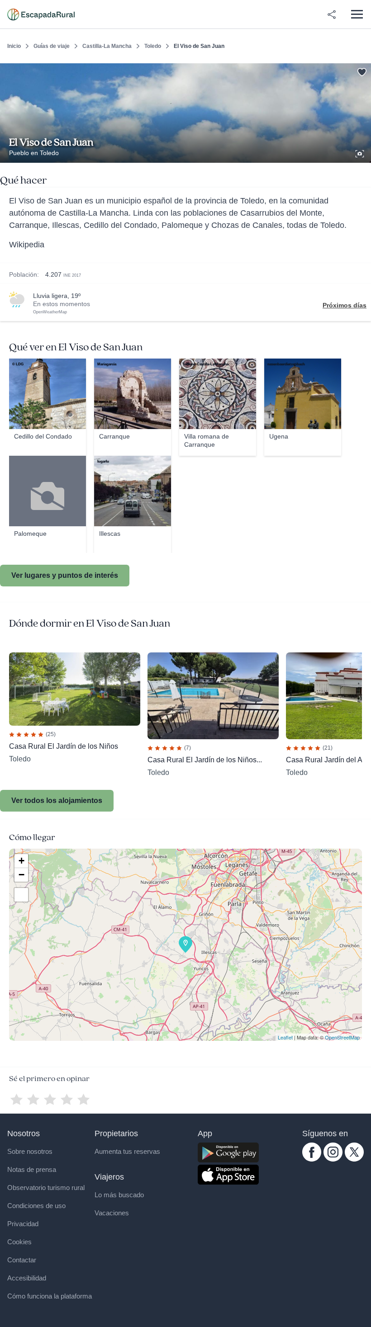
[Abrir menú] (356, 14)
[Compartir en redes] (331, 14)
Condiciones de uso (36, 1205)
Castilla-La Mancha (107, 46)
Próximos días (344, 305)
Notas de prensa (31, 1169)
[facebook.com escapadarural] (311, 1159)
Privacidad (22, 1224)
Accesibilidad (26, 1278)
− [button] (21, 874)
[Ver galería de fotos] (360, 152)
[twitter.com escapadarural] (354, 1159)
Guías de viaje (51, 46)
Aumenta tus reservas (127, 1151)
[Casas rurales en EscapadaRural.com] (41, 14)
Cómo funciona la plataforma (49, 1296)
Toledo (152, 46)
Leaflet (285, 1037)
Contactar (21, 1260)
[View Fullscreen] (21, 895)
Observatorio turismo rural (46, 1187)
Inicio (14, 46)
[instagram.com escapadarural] (332, 1159)
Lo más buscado (119, 1195)
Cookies (19, 1242)
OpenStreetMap (342, 1037)
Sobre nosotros (29, 1151)
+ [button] (21, 860)
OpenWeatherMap (50, 312)
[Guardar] (361, 70)
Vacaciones (112, 1213)
